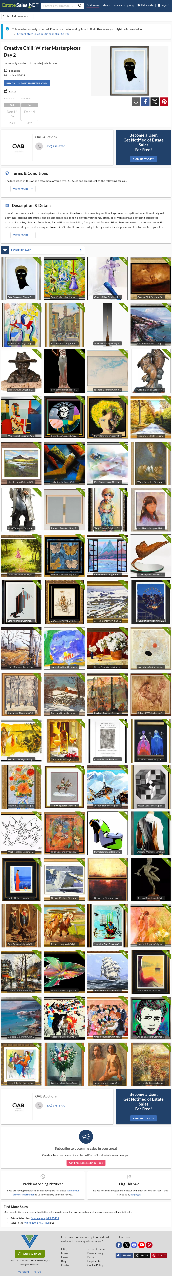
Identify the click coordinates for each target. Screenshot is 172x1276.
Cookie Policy (95, 1265)
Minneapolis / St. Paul (36, 1222)
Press (90, 1257)
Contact (66, 1265)
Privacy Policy (95, 1253)
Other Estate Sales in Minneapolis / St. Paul (43, 33)
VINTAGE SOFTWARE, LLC (38, 1260)
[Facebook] (119, 1245)
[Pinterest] (149, 1245)
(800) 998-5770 (55, 146)
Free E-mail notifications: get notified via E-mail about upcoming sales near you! (86, 1239)
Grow (64, 1257)
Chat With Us (32, 1253)
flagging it (136, 1194)
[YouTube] (141, 1245)
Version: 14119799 (29, 1271)
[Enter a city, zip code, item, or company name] (80, 6)
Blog (63, 1261)
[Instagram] (134, 1245)
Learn (64, 1253)
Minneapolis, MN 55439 (45, 1218)
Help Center (94, 1261)
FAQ (64, 1249)
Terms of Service (96, 1249)
